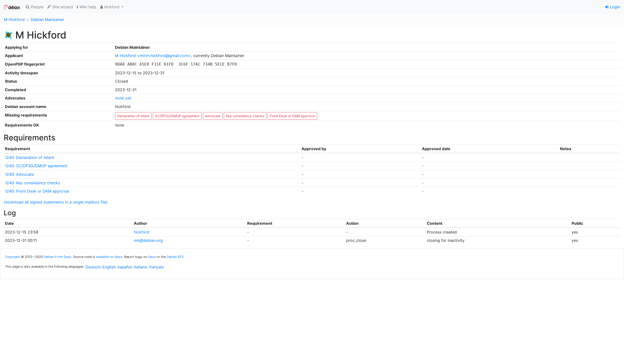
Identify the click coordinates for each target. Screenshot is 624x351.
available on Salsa (109, 257)
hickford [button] (112, 6)
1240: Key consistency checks (32, 182)
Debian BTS (175, 257)
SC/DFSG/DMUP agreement (177, 116)
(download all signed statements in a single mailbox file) (56, 202)
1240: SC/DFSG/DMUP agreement (36, 165)
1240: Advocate (19, 174)
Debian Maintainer (47, 19)
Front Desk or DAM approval (292, 116)
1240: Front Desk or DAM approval (37, 191)
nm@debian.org (148, 240)
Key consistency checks (245, 116)
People (36, 6)
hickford (141, 232)
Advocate (212, 116)
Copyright (12, 257)
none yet (123, 98)
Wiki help (87, 6)
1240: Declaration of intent (29, 157)
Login (614, 6)
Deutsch (92, 266)
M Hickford (14, 19)
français (156, 266)
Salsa (152, 257)
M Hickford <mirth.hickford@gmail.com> (153, 55)
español (124, 266)
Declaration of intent (133, 116)
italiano (140, 266)
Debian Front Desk (57, 257)
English (109, 266)
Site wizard (62, 6)
